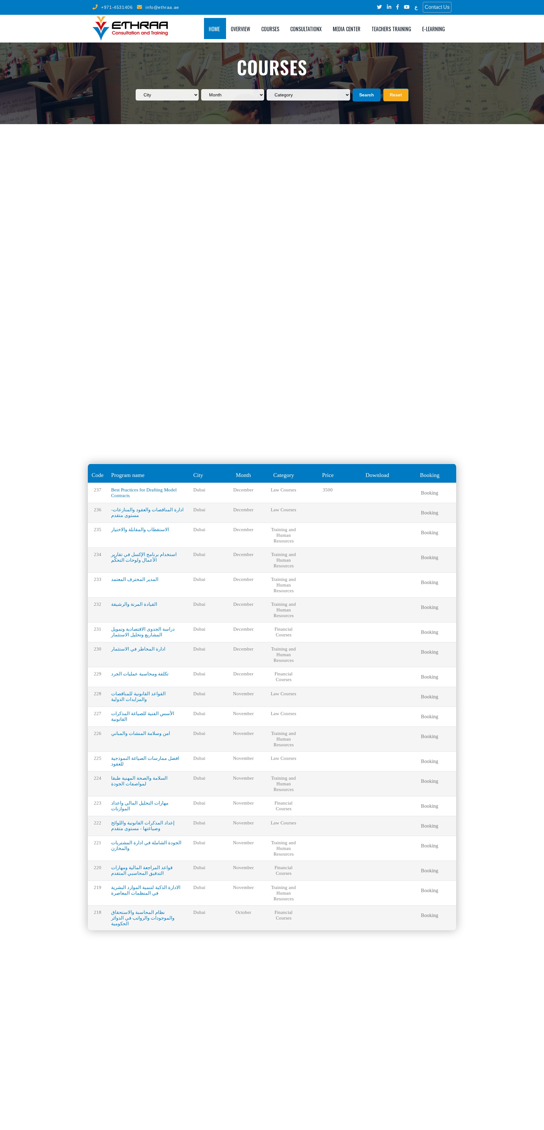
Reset (396, 94)
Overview (240, 29)
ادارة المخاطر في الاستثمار (138, 648)
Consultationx (306, 29)
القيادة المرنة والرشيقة (134, 604)
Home (214, 29)
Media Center (346, 29)
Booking (429, 493)
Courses (270, 29)
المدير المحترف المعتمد (134, 579)
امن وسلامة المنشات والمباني (140, 733)
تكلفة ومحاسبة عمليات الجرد (139, 673)
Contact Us (437, 7)
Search (366, 94)
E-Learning (433, 29)
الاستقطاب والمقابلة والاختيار (140, 529)
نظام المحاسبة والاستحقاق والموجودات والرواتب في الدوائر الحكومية (142, 918)
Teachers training (391, 29)
